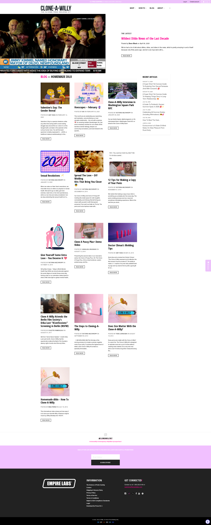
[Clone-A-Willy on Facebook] (136, 493)
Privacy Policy (90, 493)
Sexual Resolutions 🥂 (52, 175)
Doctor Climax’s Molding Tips (121, 246)
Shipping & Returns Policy (94, 490)
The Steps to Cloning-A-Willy (86, 327)
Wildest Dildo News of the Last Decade (145, 38)
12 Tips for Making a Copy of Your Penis (122, 181)
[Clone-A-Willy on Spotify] (143, 493)
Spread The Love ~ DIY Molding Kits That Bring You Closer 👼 (88, 180)
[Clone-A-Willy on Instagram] (125, 493)
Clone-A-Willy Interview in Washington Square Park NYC (121, 105)
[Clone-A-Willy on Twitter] (129, 493)
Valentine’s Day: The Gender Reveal (51, 109)
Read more (126, 56)
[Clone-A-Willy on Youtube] (139, 493)
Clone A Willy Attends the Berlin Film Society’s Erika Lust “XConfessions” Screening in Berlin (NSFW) (55, 321)
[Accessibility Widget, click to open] (208, 522)
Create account (194, 2)
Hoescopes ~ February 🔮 (87, 107)
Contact (88, 487)
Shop (132, 8)
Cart (206, 2)
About (160, 8)
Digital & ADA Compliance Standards (98, 501)
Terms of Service (91, 495)
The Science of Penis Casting (95, 485)
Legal (88, 503)
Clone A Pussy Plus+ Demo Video (88, 243)
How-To (142, 8)
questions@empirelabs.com (133, 487)
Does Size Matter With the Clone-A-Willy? (122, 327)
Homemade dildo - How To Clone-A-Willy (55, 401)
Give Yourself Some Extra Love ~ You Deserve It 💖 (54, 256)
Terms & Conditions (92, 498)
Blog (152, 8)
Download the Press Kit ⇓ (94, 506)
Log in (185, 2)
